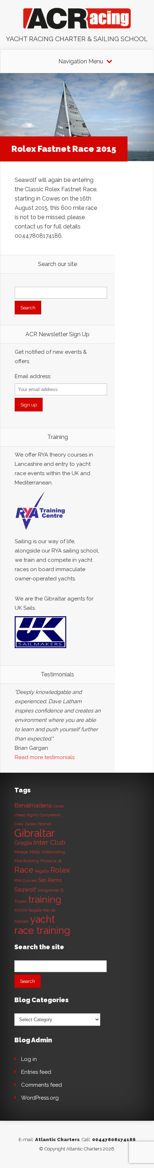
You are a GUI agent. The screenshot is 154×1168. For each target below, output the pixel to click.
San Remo (50, 880)
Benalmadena (33, 805)
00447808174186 (114, 1139)
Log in (29, 1059)
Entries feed (36, 1072)
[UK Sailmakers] (40, 650)
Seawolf (25, 889)
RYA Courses (25, 880)
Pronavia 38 (51, 861)
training (44, 899)
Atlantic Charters (57, 1139)
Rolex (60, 870)
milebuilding (53, 852)
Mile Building (26, 861)
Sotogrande (48, 890)
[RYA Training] (40, 532)
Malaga (21, 852)
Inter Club (49, 842)
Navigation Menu (80, 61)
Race (23, 869)
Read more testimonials (44, 757)
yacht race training (42, 924)
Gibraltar (34, 833)
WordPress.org (40, 1098)
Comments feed (41, 1085)
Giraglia (23, 843)
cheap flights (26, 815)
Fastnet (44, 824)
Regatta (42, 871)
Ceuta (58, 806)
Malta (34, 852)
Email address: (33, 376)
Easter (31, 824)
